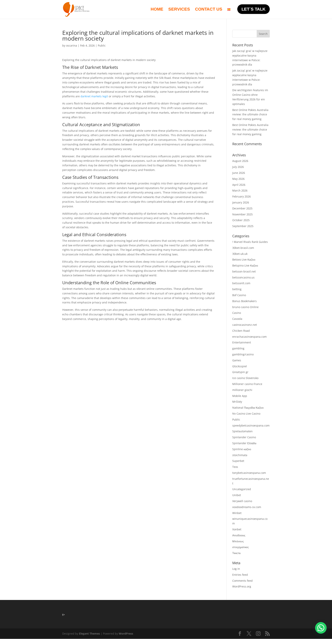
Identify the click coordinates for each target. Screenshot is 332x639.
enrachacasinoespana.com (249, 336)
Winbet (237, 513)
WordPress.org (241, 586)
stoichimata (239, 455)
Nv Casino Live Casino (246, 413)
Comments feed (242, 580)
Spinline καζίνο (241, 449)
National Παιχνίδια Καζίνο (248, 407)
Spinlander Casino (244, 437)
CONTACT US (208, 10)
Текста (236, 553)
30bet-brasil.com (243, 248)
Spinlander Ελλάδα (244, 443)
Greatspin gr (240, 372)
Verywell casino (242, 501)
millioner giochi (242, 390)
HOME (157, 10)
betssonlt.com (241, 283)
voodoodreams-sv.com (246, 507)
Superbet (238, 461)
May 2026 (238, 179)
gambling (238, 348)
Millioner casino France (247, 384)
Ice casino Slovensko (245, 378)
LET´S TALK (254, 9)
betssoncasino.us (243, 277)
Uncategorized (241, 489)
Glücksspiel (239, 366)
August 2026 (240, 161)
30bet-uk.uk (239, 254)
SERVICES (179, 10)
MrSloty (237, 401)
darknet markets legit (94, 96)
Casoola (237, 319)
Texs (235, 467)
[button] (321, 628)
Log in (236, 569)
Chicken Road (241, 330)
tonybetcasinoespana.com (249, 473)
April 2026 (238, 185)
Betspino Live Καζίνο (245, 265)
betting (237, 289)
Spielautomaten (242, 431)
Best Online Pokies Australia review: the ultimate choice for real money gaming (250, 114)
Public (102, 45)
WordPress (126, 633)
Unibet (236, 495)
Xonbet (236, 529)
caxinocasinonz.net (244, 325)
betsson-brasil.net (244, 271)
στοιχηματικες (240, 547)
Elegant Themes (89, 633)
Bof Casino (239, 295)
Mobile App (239, 396)
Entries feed (240, 575)
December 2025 (242, 208)
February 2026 (241, 196)
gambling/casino (243, 354)
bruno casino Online (245, 307)
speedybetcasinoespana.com (251, 425)
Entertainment (241, 342)
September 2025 (242, 226)
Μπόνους (238, 541)
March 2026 (239, 190)
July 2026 (238, 167)
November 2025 (242, 214)
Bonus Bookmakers (244, 301)
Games (236, 360)
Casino (236, 313)
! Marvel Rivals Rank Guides (250, 242)
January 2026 (240, 202)
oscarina (71, 45)
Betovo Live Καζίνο (243, 259)
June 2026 (238, 173)
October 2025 (241, 220)
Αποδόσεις (238, 535)
